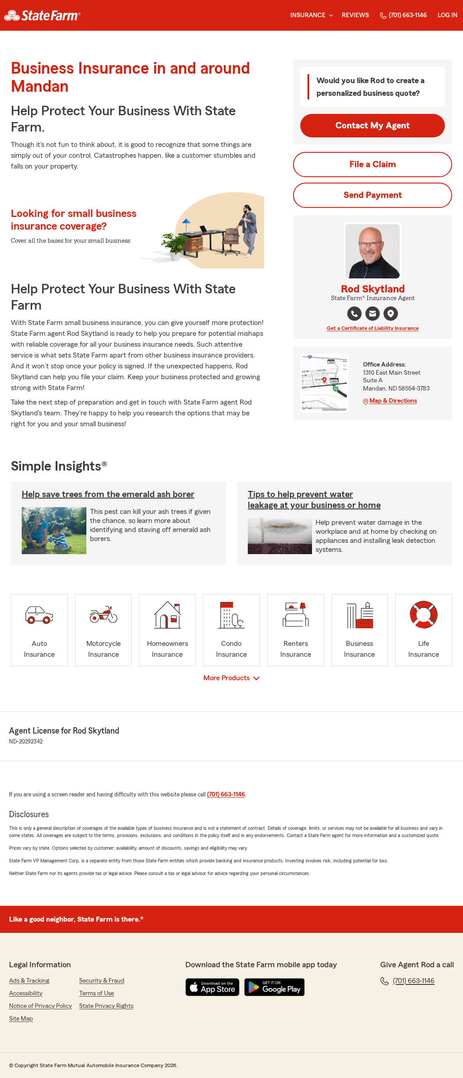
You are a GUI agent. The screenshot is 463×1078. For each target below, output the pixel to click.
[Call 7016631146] (354, 313)
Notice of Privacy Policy (40, 1006)
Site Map (21, 1019)
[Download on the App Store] (212, 987)
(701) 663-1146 (408, 15)
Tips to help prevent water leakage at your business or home (314, 500)
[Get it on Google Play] (274, 987)
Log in (448, 15)
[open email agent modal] (372, 314)
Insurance (308, 15)
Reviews (355, 15)
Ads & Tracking (29, 981)
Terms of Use (96, 993)
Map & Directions (393, 401)
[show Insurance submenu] (329, 15)
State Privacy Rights (106, 1006)
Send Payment (373, 195)
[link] (42, 15)
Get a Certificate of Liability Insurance (373, 328)
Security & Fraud (101, 981)
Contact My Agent (372, 125)
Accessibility (26, 993)
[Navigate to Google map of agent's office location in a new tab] (390, 313)
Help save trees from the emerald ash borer (108, 494)
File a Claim (373, 164)
